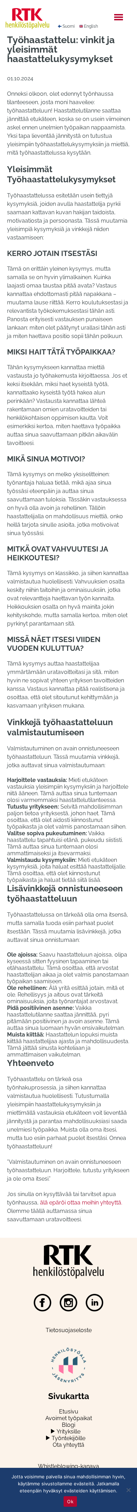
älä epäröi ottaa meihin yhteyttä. (81, 1202)
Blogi (68, 1425)
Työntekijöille (68, 1438)
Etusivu (68, 1411)
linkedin (94, 1302)
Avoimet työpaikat (68, 1418)
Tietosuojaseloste (69, 1330)
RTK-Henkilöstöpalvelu (35, 18)
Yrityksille (68, 1431)
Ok (70, 1501)
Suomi (69, 26)
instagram (68, 1302)
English (91, 26)
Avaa (53, 1431)
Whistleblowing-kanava (68, 1466)
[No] (128, 1489)
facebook (42, 1302)
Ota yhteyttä (68, 1445)
